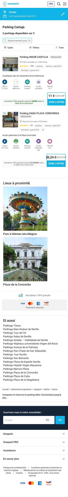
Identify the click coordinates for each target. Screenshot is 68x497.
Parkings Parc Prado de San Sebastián (24, 350)
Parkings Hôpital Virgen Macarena (22, 365)
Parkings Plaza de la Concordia (20, 372)
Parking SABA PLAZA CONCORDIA (39, 113)
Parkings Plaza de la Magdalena (21, 379)
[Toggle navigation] (59, 4)
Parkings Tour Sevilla (15, 354)
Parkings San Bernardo (16, 358)
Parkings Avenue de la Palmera (20, 347)
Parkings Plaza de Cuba (16, 376)
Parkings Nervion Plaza (16, 368)
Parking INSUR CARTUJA (34, 56)
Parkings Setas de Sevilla (17, 336)
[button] (14, 467)
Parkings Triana (12, 325)
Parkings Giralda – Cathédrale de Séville (25, 340)
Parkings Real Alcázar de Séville (21, 329)
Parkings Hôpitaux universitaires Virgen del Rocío (30, 343)
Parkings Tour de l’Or (14, 332)
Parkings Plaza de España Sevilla (21, 361)
